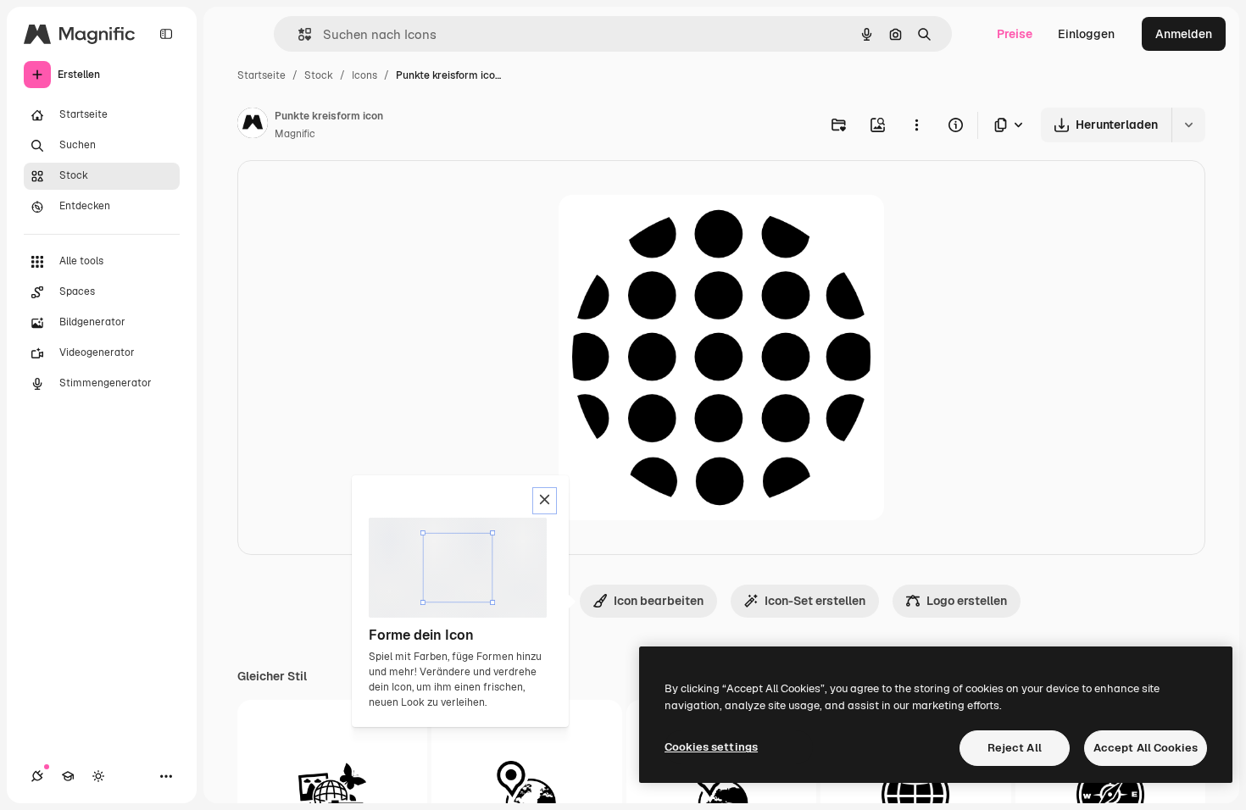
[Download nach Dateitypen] (1009, 125)
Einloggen (1086, 34)
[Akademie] (67, 776)
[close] (544, 500)
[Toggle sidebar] (166, 33)
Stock (318, 75)
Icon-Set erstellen (815, 600)
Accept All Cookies (1145, 748)
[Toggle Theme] (98, 776)
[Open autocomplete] (298, 34)
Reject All (1014, 748)
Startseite (261, 75)
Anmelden (1183, 34)
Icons (364, 75)
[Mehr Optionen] (916, 124)
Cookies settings (711, 747)
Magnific (295, 134)
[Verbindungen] (37, 776)
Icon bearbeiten (659, 600)
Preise (1014, 34)
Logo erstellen (966, 600)
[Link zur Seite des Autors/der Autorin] (252, 125)
